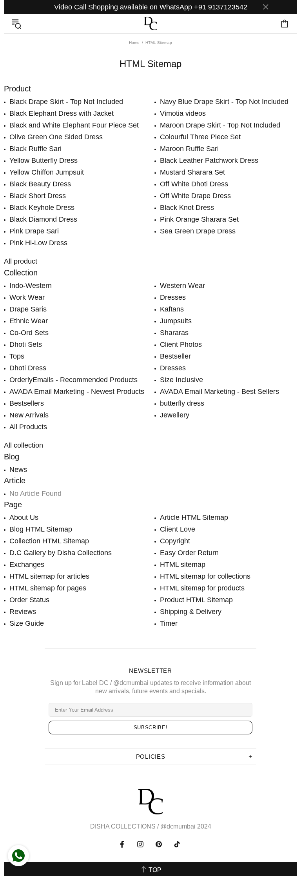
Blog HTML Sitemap (40, 529)
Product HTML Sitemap (196, 600)
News (18, 470)
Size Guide (26, 623)
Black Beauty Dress (40, 184)
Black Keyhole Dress (41, 207)
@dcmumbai (178, 826)
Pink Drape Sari (34, 231)
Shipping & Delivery (190, 612)
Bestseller (175, 356)
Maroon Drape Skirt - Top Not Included (220, 125)
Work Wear (27, 297)
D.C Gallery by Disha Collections (60, 553)
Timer (169, 623)
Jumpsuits (176, 321)
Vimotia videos (183, 113)
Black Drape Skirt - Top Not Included (66, 102)
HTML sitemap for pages (47, 588)
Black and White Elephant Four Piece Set (74, 125)
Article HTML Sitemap (194, 517)
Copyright (175, 541)
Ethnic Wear (28, 321)
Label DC (150, 24)
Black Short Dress (37, 196)
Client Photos (181, 344)
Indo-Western (30, 286)
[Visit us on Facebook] (122, 844)
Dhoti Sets (25, 344)
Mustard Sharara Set (192, 172)
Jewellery (174, 415)
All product (20, 261)
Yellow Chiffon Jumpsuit (46, 172)
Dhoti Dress (27, 368)
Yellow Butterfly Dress (43, 160)
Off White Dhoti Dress (194, 184)
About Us (23, 517)
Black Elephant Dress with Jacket (61, 113)
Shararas (174, 333)
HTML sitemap (182, 564)
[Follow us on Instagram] (140, 844)
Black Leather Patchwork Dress (209, 160)
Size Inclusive (181, 380)
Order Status (29, 600)
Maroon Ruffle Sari (189, 149)
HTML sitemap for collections (205, 576)
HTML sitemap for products (202, 588)
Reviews (22, 612)
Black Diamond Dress (43, 219)
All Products (28, 427)
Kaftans (172, 309)
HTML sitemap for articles (49, 576)
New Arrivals (29, 415)
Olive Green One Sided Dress (56, 137)
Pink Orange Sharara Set (199, 219)
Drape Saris (28, 309)
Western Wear (182, 286)
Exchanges (26, 564)
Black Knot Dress (187, 207)
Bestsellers (26, 403)
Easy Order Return (189, 553)
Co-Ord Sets (29, 333)
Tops (16, 356)
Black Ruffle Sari (35, 149)
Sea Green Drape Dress (198, 231)
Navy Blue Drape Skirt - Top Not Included (224, 102)
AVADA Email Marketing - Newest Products (76, 391)
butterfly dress (182, 403)
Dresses (173, 297)
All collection (23, 445)
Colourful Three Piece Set (200, 137)
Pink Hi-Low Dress (38, 243)
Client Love (177, 529)
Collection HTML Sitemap (49, 541)
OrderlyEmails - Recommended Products (73, 380)
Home (134, 42)
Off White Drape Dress (195, 196)
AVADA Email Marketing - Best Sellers (219, 391)
